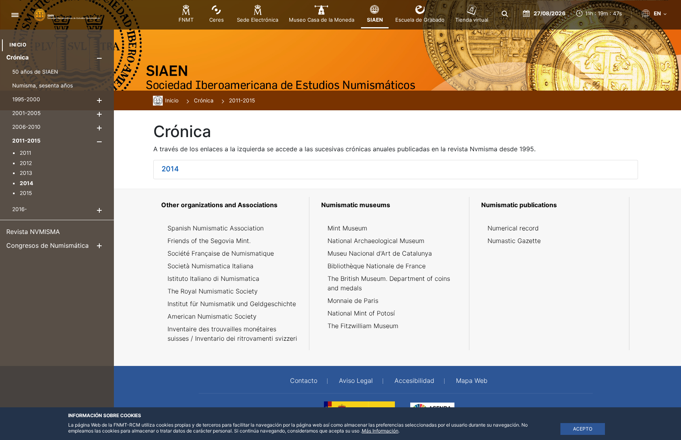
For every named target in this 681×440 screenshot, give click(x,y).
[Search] (505, 13)
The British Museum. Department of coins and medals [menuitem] (388, 283)
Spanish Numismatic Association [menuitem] (215, 228)
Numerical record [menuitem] (513, 228)
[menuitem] (18, 44)
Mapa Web (471, 380)
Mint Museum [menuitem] (347, 228)
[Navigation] (14, 14)
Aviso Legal (356, 380)
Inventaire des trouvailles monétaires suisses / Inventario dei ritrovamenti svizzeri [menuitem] (232, 333)
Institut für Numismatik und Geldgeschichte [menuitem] (231, 304)
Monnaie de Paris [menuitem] (352, 300)
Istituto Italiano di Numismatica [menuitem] (213, 278)
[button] (99, 58)
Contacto (303, 380)
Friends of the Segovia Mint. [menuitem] (209, 241)
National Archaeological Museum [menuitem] (375, 241)
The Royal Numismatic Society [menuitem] (212, 291)
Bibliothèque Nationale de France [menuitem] (376, 266)
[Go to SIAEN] (67, 14)
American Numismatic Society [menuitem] (212, 316)
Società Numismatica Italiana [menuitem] (210, 266)
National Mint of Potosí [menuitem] (361, 313)
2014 (170, 169)
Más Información (380, 431)
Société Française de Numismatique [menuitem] (220, 253)
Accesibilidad (414, 380)
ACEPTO (582, 429)
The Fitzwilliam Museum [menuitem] (362, 326)
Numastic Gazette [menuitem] (514, 241)
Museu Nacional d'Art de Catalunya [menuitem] (379, 253)
